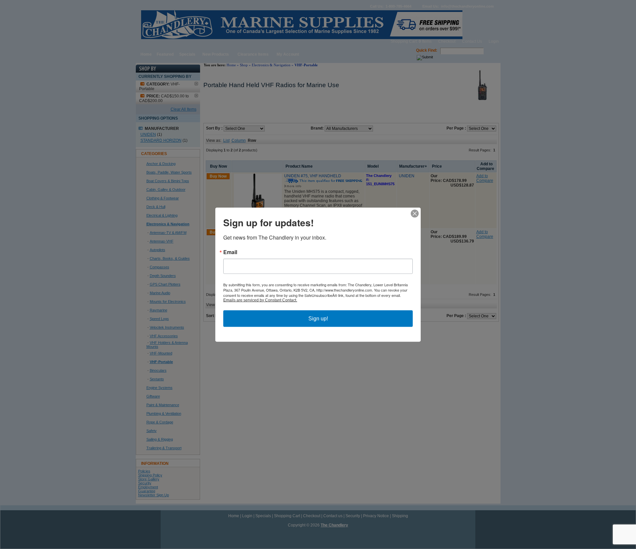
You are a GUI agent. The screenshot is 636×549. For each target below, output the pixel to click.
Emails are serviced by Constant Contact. (260, 300)
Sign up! (318, 318)
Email (230, 251)
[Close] (415, 213)
